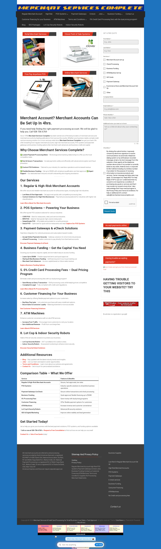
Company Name (108, 97)
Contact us (130, 14)
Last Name (107, 47)
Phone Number (108, 114)
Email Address (108, 106)
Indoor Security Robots (75, 25)
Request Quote (109, 211)
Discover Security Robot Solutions (32, 348)
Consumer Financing (116, 488)
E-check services (114, 480)
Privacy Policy (76, 462)
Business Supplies (115, 453)
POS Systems (61, 14)
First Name (107, 39)
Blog (23, 25)
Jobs (101, 14)
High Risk (49, 14)
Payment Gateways (78, 14)
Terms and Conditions (76, 19)
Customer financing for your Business (36, 19)
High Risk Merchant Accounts (119, 468)
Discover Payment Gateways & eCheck (34, 243)
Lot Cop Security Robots (52, 25)
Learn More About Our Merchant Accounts (35, 203)
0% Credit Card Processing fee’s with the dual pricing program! (113, 19)
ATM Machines (59, 19)
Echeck (92, 14)
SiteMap (74, 460)
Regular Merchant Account (32, 14)
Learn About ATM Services (29, 328)
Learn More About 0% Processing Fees (34, 289)
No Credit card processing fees (119, 495)
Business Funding (114, 14)
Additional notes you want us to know (115, 123)
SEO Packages (34, 25)
